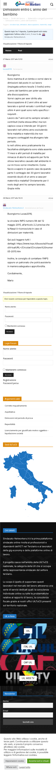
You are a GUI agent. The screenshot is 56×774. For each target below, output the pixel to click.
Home (5, 18)
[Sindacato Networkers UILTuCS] (28, 3)
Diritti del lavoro (18, 18)
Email (5, 711)
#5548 (51, 198)
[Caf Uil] (28, 662)
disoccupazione (33, 24)
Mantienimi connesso (16, 326)
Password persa (11, 383)
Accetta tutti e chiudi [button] (39, 761)
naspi (49, 24)
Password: (9, 316)
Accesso (9, 332)
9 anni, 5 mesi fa (31, 34)
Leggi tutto (24, 767)
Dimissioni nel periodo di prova (19, 418)
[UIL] (28, 630)
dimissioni (23, 24)
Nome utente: (10, 307)
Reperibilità (10, 424)
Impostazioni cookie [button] (15, 761)
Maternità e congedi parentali (40, 18)
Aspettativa (10, 411)
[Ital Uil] (28, 646)
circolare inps (14, 24)
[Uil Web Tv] (28, 678)
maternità (43, 24)
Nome (6, 701)
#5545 (51, 59)
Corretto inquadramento (16, 405)
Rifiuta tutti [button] (11, 767)
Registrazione (9, 380)
